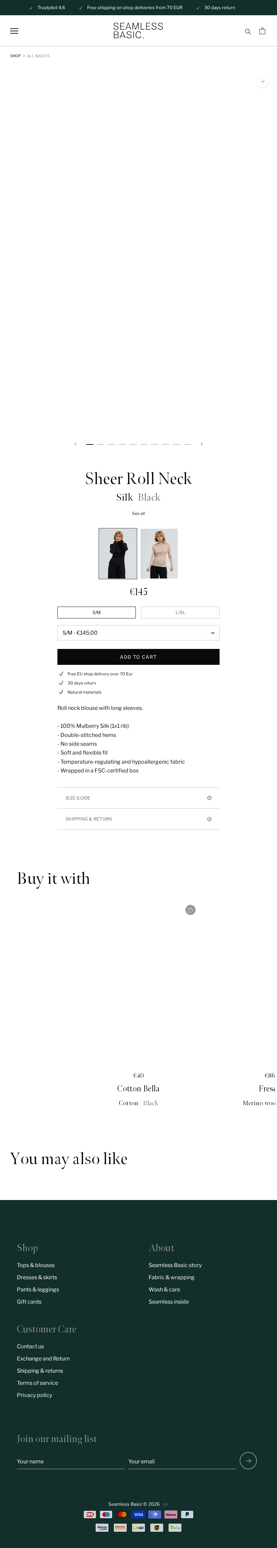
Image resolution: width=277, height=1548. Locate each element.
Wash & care (164, 1289)
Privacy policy (34, 1395)
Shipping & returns (40, 1371)
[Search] (248, 30)
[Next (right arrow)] (248, 1460)
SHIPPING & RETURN (89, 819)
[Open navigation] (14, 31)
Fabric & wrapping (172, 1277)
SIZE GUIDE (78, 798)
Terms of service (37, 1383)
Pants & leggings (38, 1289)
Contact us (30, 1346)
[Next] (202, 444)
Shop (15, 55)
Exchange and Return (43, 1358)
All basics (38, 55)
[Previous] (75, 444)
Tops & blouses (36, 1265)
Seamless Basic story (175, 1265)
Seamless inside (169, 1302)
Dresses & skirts (37, 1277)
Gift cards (29, 1302)
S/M (97, 612)
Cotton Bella (138, 1089)
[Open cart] (263, 30)
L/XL (180, 612)
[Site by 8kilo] (166, 1504)
